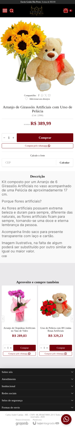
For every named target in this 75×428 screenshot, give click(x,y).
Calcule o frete (37, 155)
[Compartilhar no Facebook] (39, 95)
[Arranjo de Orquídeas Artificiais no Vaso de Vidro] (19, 321)
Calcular (65, 162)
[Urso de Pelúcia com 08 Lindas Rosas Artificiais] (55, 321)
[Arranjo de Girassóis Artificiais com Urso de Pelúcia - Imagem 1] (37, 54)
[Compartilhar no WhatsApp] (42, 95)
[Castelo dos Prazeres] (36, 10)
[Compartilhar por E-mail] (49, 95)
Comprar (45, 137)
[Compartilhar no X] (45, 95)
